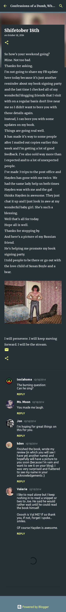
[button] (6, 42)
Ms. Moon (23, 402)
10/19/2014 (35, 489)
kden (20, 443)
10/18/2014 (39, 379)
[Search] (61, 5)
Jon (19, 421)
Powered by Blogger (35, 607)
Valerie (22, 489)
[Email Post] (6, 351)
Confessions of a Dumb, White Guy (36, 6)
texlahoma (24, 379)
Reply (21, 394)
